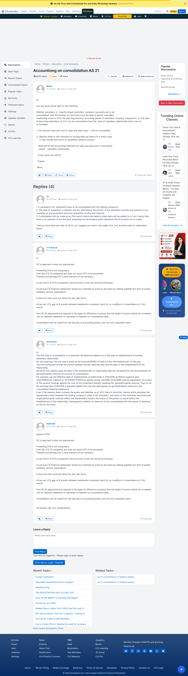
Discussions (14, 65)
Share (60, 175)
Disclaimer (112, 668)
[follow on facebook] (132, 651)
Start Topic (13, 71)
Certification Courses (49, 656)
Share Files (44, 648)
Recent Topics (15, 78)
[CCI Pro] (172, 246)
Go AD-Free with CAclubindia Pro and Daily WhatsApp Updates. (94, 3)
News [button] (24, 11)
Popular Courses (50, 16)
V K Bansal (52, 247)
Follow (71, 175)
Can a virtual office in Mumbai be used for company (60, 624)
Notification (45, 652)
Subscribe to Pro (172, 303)
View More (173, 94)
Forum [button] (41, 11)
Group (101, 652)
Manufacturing (42, 587)
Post (61, 628)
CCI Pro (108, 16)
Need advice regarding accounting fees (171, 78)
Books (95, 16)
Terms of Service (94, 668)
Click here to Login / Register (49, 562)
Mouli (49, 86)
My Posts (12, 98)
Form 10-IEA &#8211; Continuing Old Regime (56, 598)
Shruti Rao (52, 341)
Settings (12, 111)
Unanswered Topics (18, 85)
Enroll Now (177, 145)
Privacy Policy (128, 668)
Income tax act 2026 (45, 603)
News (42, 640)
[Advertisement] (94, 38)
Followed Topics (16, 104)
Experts (43, 644)
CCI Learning (14, 138)
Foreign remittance (44, 577)
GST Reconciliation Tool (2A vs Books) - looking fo (60, 613)
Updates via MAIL (16, 118)
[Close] (185, 3)
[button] (166, 11)
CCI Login (158, 668)
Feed (69, 644)
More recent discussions (45, 628)
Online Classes (171, 117)
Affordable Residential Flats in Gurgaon (54, 582)
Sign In (182, 11)
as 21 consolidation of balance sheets (116, 577)
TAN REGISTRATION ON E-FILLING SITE (54, 592)
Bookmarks (72, 648)
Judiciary (15, 652)
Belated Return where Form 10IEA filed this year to (59, 608)
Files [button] (68, 11)
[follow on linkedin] (144, 651)
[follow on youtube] (150, 651)
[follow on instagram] (138, 651)
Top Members (74, 652)
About (28, 668)
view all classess (171, 225)
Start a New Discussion (172, 103)
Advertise (77, 668)
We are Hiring (42, 668)
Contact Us (144, 668)
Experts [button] (50, 11)
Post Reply (40, 551)
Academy (68, 16)
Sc (48, 196)
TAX (69, 640)
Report (149, 175)
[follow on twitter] (126, 651)
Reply (49, 175)
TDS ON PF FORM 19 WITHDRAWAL (52, 619)
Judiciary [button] (76, 11)
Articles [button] (32, 11)
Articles (15, 640)
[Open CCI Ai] (181, 669)
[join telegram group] (163, 651)
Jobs (139, 16)
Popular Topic (15, 91)
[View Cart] (146, 16)
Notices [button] (60, 11)
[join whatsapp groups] (157, 651)
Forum (14, 644)
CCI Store (87, 11)
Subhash (51, 423)
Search (11, 124)
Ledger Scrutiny (122, 16)
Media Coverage (61, 668)
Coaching (82, 16)
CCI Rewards (73, 656)
